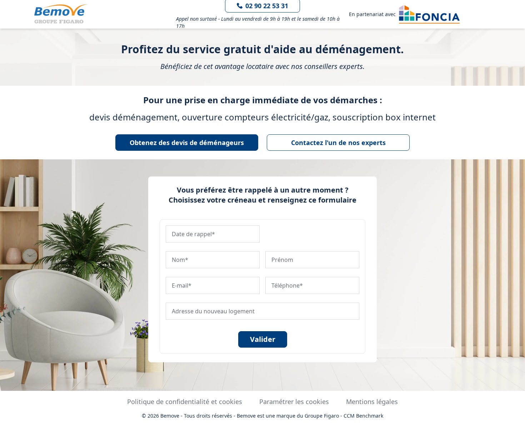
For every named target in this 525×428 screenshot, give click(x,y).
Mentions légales (372, 401)
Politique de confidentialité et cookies (184, 401)
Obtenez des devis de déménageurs (187, 142)
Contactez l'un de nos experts (338, 142)
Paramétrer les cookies (294, 401)
